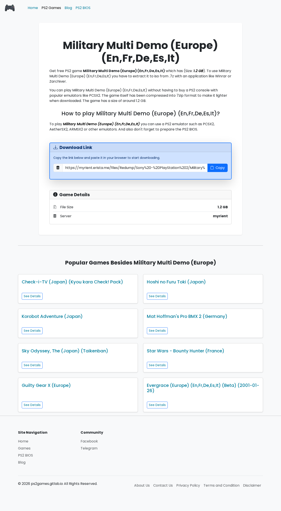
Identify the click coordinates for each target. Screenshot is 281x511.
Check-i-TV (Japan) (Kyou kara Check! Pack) (72, 282)
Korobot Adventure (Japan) (52, 316)
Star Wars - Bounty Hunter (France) (185, 351)
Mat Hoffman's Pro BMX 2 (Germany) (187, 316)
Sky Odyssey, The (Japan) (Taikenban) (65, 351)
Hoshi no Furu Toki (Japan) (176, 282)
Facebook (89, 441)
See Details (32, 296)
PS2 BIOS (83, 7)
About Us (142, 485)
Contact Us (163, 485)
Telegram (89, 448)
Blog (68, 7)
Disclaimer (252, 485)
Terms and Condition (222, 485)
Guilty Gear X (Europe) (46, 385)
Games (24, 448)
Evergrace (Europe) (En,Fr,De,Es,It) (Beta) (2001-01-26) (203, 388)
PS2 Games (51, 7)
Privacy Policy (188, 485)
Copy (220, 167)
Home (33, 7)
